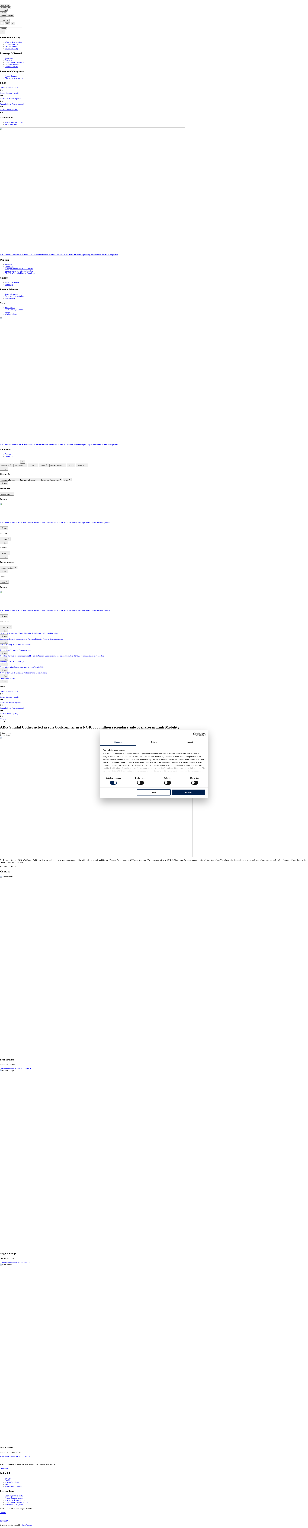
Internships (9, 285)
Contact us (5, 20)
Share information (11, 294)
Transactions (5, 8)
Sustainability (10, 298)
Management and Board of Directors (19, 269)
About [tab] (190, 742)
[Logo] (10, 3)
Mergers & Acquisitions (14, 42)
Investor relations (7, 15)
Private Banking (11, 76)
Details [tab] (154, 742)
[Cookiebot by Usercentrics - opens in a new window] (194, 734)
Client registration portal (14, 1496)
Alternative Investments (14, 78)
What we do (5, 5)
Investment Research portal (15, 1500)
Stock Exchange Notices (14, 310)
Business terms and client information (19, 271)
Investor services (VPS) (14, 1504)
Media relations (10, 314)
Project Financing (11, 49)
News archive (10, 308)
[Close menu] (2, 32)
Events (7, 312)
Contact (8, 454)
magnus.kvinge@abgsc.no (10, 1262)
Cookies (3, 1513)
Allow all (188, 792)
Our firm (4, 10)
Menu (7, 24)
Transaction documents (13, 1487)
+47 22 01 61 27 (27, 1262)
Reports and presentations (14, 296)
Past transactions (11, 124)
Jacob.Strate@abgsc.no (9, 1456)
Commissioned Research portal (16, 1502)
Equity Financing (11, 44)
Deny (153, 792)
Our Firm (8, 1480)
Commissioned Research (14, 62)
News (3, 18)
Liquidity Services (12, 64)
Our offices (9, 456)
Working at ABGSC (12, 282)
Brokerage (9, 58)
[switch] (140, 783)
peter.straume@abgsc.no (9, 1068)
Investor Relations (12, 1482)
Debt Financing (11, 46)
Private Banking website (14, 1498)
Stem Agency (27, 1525)
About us (8, 264)
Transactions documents (14, 122)
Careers (3, 13)
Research (8, 60)
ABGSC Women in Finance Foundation (20, 273)
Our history (9, 267)
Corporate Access (11, 67)
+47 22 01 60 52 (25, 1068)
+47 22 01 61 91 (24, 1456)
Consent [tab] (118, 742)
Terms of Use (5, 1521)
